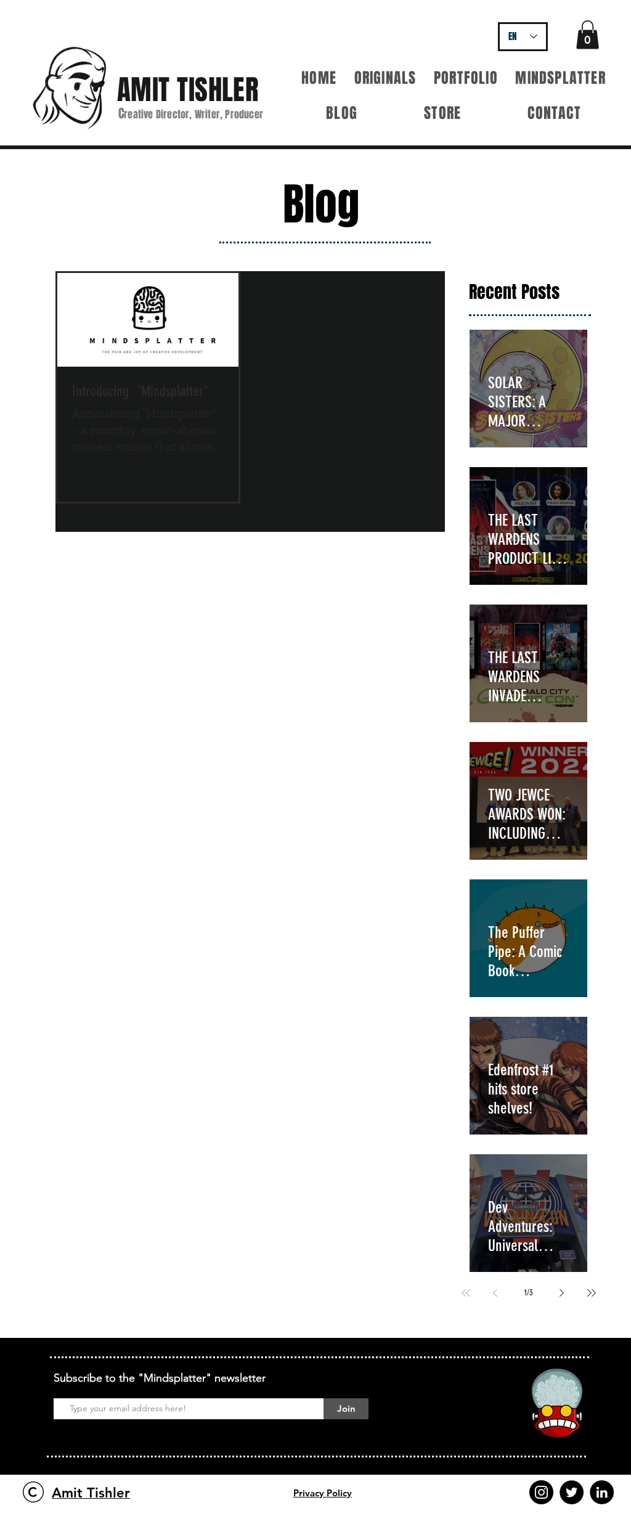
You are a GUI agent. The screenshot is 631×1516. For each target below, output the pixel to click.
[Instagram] (541, 1492)
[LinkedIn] (602, 1492)
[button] (588, 34)
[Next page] (562, 1293)
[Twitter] (572, 1492)
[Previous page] (495, 1293)
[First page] (466, 1293)
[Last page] (591, 1293)
